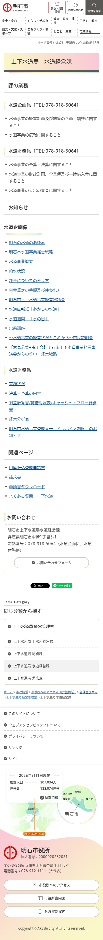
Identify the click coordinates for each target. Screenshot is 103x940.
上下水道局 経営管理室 (33, 626)
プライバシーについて (25, 736)
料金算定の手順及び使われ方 (35, 290)
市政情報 (22, 692)
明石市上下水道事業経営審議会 (37, 300)
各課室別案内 (89, 692)
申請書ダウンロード (27, 487)
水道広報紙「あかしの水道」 (35, 309)
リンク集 (15, 747)
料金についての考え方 (29, 281)
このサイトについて (24, 713)
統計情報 (51, 797)
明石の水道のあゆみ (27, 243)
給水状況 (17, 271)
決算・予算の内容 (25, 393)
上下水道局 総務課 (28, 653)
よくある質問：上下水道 (31, 496)
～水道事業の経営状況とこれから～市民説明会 (51, 338)
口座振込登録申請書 (27, 468)
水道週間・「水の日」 (29, 319)
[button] (57, 7)
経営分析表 (19, 419)
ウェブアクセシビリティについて (34, 725)
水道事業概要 (21, 261)
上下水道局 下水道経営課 (33, 641)
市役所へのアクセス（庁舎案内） (53, 692)
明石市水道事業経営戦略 (31, 252)
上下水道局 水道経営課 (32, 666)
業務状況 (17, 384)
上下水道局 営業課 (28, 678)
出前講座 (17, 328)
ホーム (8, 692)
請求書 (15, 477)
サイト (14, 759)
